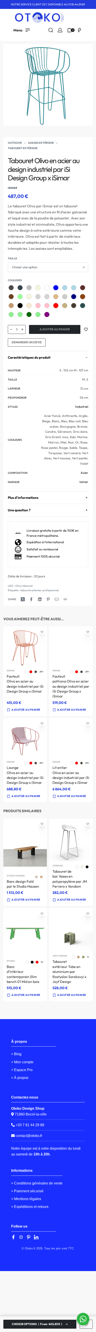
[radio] (11, 287)
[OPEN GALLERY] (48, 85)
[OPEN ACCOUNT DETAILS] (60, 30)
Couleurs (15, 280)
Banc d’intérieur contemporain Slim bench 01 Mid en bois (23, 974)
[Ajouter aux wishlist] (86, 329)
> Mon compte (22, 1062)
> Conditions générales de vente (37, 1183)
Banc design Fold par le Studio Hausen (23, 884)
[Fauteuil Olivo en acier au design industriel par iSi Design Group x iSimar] (25, 646)
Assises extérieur (41, 142)
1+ (88, 957)
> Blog (16, 1054)
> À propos (19, 1078)
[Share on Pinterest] (48, 599)
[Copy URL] (65, 599)
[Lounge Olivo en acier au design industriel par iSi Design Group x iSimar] (25, 738)
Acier (84, 473)
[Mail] (57, 599)
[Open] (79, 30)
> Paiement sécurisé (27, 1191)
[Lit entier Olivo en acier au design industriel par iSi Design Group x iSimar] (71, 737)
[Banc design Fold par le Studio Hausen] (25, 845)
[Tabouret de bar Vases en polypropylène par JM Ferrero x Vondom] (71, 839)
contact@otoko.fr (29, 1136)
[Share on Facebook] (31, 599)
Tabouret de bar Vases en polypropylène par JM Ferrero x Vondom (69, 879)
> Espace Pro (22, 1070)
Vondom (57, 866)
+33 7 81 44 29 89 (29, 1125)
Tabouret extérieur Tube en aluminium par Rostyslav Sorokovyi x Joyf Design (69, 971)
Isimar (83, 482)
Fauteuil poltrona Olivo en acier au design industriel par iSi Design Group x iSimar (70, 686)
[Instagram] (21, 1237)
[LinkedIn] (36, 1237)
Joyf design (59, 956)
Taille (12, 258)
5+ (42, 962)
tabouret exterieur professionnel (39, 590)
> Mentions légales (26, 1199)
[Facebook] (13, 1237)
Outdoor (15, 142)
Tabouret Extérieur (23, 148)
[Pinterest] (28, 1237)
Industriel (81, 407)
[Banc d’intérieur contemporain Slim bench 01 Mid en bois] (25, 932)
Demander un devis (27, 342)
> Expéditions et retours (29, 1207)
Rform (11, 961)
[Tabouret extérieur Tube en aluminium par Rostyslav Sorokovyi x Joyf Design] (71, 930)
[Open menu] (21, 30)
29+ (42, 671)
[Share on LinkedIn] (40, 599)
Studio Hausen (16, 876)
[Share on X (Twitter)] (23, 599)
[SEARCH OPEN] (50, 30)
